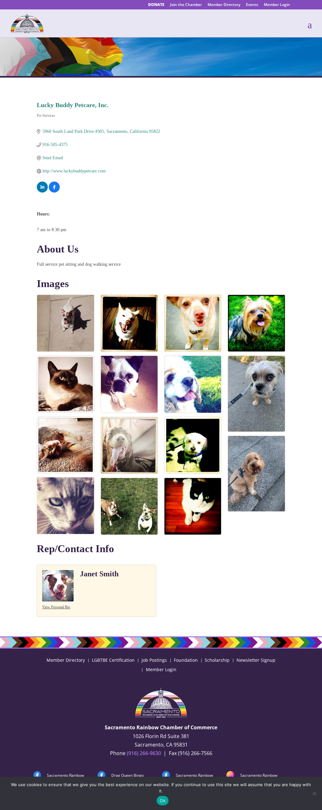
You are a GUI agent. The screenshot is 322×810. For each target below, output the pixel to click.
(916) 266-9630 (144, 753)
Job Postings (154, 659)
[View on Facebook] (54, 191)
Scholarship (217, 659)
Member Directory (224, 5)
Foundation (186, 659)
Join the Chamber (186, 5)
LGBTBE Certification (113, 659)
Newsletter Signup (255, 659)
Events (252, 5)
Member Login (277, 5)
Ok (162, 800)
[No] (314, 793)
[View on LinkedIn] (42, 191)
